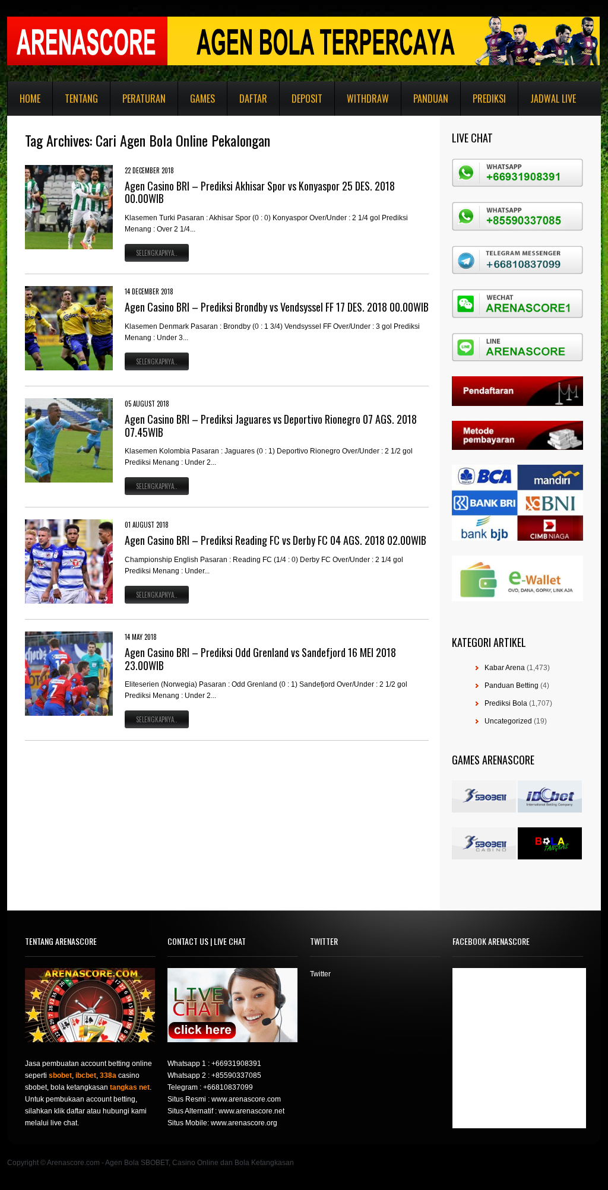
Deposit (307, 98)
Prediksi (489, 98)
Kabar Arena (504, 668)
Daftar (253, 98)
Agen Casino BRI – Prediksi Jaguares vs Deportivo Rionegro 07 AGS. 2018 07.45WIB (271, 425)
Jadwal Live (553, 98)
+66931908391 (236, 1063)
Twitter (320, 974)
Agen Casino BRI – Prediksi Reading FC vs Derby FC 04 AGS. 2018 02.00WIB (275, 540)
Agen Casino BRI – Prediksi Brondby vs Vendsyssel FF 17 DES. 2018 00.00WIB (277, 307)
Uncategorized (508, 721)
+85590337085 (236, 1075)
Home (30, 98)
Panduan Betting (511, 685)
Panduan (430, 98)
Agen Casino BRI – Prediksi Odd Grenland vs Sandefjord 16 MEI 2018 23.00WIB (260, 659)
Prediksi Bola (505, 703)
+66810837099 (228, 1087)
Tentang (81, 98)
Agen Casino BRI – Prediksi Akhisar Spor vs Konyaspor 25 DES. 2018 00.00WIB (260, 192)
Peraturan (144, 98)
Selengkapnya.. (157, 253)
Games (202, 98)
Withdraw (368, 98)
